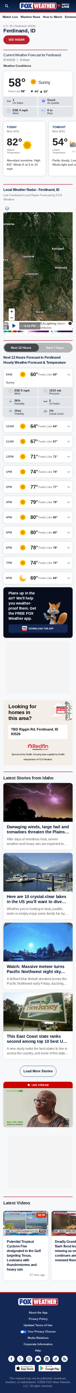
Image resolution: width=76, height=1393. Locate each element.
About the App (38, 1312)
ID (11, 26)
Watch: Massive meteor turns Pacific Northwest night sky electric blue (35, 971)
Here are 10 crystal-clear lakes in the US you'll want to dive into (36, 901)
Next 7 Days (55, 347)
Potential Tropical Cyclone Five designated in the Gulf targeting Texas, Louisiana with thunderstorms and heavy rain (24, 1255)
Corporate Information (38, 1344)
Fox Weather (38, 6)
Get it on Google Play (49, 1368)
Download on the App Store (25, 1368)
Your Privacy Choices (41, 1331)
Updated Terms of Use (38, 1325)
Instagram (29, 1359)
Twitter (20, 1359)
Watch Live (10, 17)
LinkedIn (47, 1359)
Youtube (38, 1359)
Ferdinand (20, 26)
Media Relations (38, 1337)
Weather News (30, 17)
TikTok (56, 1359)
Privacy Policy (38, 1319)
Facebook (11, 1359)
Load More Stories (38, 1071)
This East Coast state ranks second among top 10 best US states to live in (36, 1041)
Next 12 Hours (21, 347)
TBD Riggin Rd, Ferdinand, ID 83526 (34, 732)
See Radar (16, 39)
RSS (64, 1359)
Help (38, 1350)
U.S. (5, 26)
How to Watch (52, 17)
